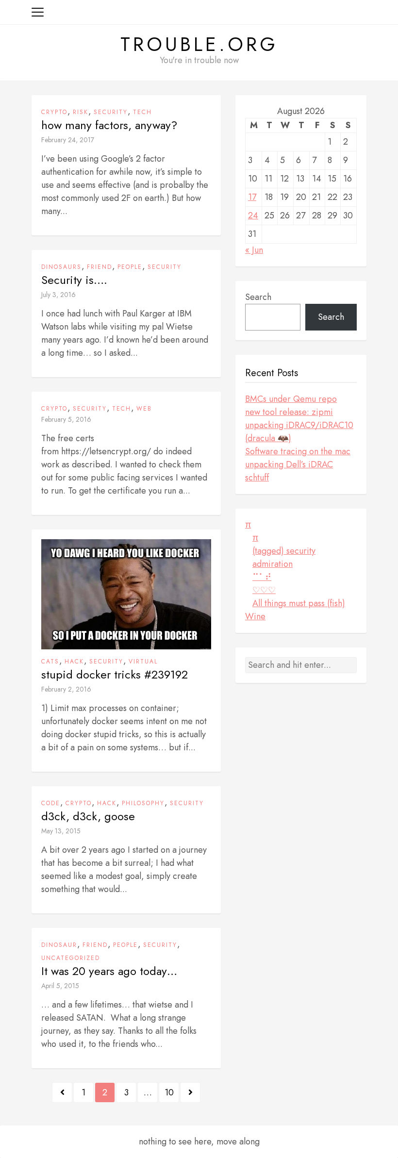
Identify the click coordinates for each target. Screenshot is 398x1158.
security (111, 112)
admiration (272, 564)
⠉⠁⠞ (261, 577)
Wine (255, 616)
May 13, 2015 (61, 831)
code (50, 803)
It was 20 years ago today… (109, 971)
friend (99, 267)
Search (258, 297)
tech (142, 112)
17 (252, 197)
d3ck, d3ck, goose (88, 816)
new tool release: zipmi (289, 412)
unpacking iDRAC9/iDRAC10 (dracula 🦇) (299, 432)
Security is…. (74, 280)
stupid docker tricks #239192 (114, 674)
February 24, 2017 (67, 140)
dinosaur (59, 945)
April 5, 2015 (60, 986)
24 (253, 215)
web (144, 408)
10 (169, 1092)
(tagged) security (283, 551)
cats (50, 661)
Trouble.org (199, 44)
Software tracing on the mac (297, 451)
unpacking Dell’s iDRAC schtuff (289, 471)
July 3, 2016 (58, 294)
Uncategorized (70, 958)
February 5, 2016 (66, 419)
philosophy (143, 803)
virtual (143, 661)
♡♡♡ (264, 590)
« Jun (254, 250)
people (129, 267)
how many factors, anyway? (109, 125)
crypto (54, 112)
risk (80, 112)
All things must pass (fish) (298, 603)
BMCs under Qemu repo (291, 399)
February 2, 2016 (66, 689)
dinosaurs (61, 267)
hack (74, 661)
